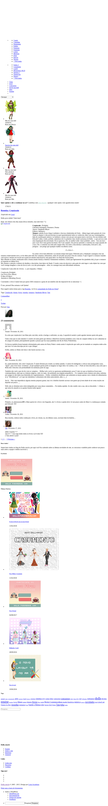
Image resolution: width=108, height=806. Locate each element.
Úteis (11, 82)
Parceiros (8, 765)
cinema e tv (40, 699)
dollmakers (91, 699)
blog (10, 89)
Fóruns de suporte (15, 797)
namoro (83, 702)
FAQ (11, 84)
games (24, 702)
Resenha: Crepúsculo (10, 210)
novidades (89, 702)
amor (6, 699)
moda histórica (68, 702)
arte (16, 698)
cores (71, 699)
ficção (15, 702)
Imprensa (8, 753)
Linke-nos (8, 763)
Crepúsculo (8, 292)
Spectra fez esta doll (11, 145)
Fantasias (17, 50)
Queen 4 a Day (6, 705)
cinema (32, 699)
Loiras (16, 52)
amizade (3, 699)
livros (20, 292)
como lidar (49, 699)
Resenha (27, 289)
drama (15, 292)
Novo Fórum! (12, 610)
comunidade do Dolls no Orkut (47, 289)
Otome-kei (17, 74)
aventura (21, 699)
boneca (28, 699)
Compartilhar (5, 296)
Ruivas (16, 57)
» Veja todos (18, 78)
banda (24, 699)
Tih (6, 428)
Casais (16, 40)
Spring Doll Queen (50, 705)
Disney (16, 76)
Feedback (12, 799)
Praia (15, 56)
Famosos (16, 48)
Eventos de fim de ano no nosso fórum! (19, 521)
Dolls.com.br (5, 784)
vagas (66, 705)
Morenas (16, 54)
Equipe (11, 91)
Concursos (12, 86)
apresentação (11, 699)
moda (42, 702)
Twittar (3, 303)
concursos (65, 698)
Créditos (8, 767)
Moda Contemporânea (53, 702)
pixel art (101, 702)
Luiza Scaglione (33, 784)
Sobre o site (9, 751)
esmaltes (11, 702)
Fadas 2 (16, 65)
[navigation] (54, 797)
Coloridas (17, 42)
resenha (25, 292)
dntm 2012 (76, 699)
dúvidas (104, 699)
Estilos (16, 46)
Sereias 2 (17, 72)
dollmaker (84, 699)
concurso (57, 699)
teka (62, 704)
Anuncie (8, 755)
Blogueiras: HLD (19, 71)
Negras (16, 59)
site (42, 705)
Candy (16, 69)
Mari (39, 702)
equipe (5, 701)
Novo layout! (12, 685)
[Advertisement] (54, 19)
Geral (13, 214)
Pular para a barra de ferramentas (12, 788)
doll (80, 699)
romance (31, 292)
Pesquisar (28, 803)
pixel (96, 702)
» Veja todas (18, 61)
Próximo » (11, 439)
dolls (98, 698)
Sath (27, 705)
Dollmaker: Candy (14, 648)
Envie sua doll (14, 88)
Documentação (14, 795)
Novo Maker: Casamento (15, 573)
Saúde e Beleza (34, 705)
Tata (48, 292)
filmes (20, 702)
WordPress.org (14, 794)
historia (29, 702)
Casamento (17, 67)
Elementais (17, 44)
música (77, 702)
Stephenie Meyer (40, 292)
